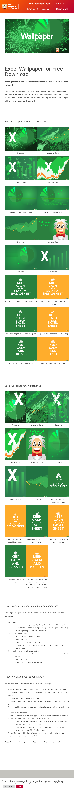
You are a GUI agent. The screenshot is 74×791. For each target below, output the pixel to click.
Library (60, 3)
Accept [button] (19, 786)
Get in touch (62, 9)
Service (46, 9)
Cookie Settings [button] (9, 786)
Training (31, 9)
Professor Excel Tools (39, 3)
